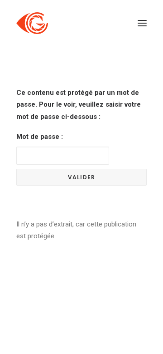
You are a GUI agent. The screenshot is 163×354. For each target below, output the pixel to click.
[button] (142, 23)
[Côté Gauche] (32, 23)
